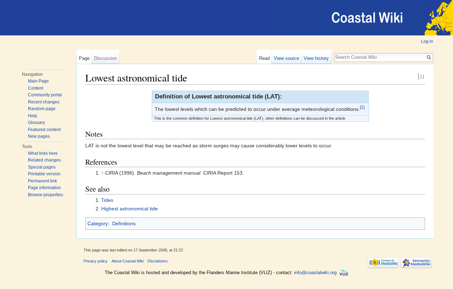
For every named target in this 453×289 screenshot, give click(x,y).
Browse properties (45, 194)
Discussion (105, 58)
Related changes (44, 160)
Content (35, 88)
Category (97, 223)
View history (316, 58)
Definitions (124, 223)
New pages (39, 136)
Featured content (44, 129)
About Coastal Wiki (127, 261)
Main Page (38, 81)
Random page (42, 108)
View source (286, 58)
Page (84, 58)
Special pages (42, 167)
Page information (44, 187)
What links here (43, 153)
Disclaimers (158, 261)
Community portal (45, 94)
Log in (427, 41)
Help (32, 115)
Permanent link (42, 180)
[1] (362, 107)
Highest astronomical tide (129, 208)
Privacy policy (96, 261)
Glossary (36, 122)
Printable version (44, 173)
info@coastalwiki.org (315, 273)
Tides (107, 200)
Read (264, 58)
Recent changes (43, 102)
